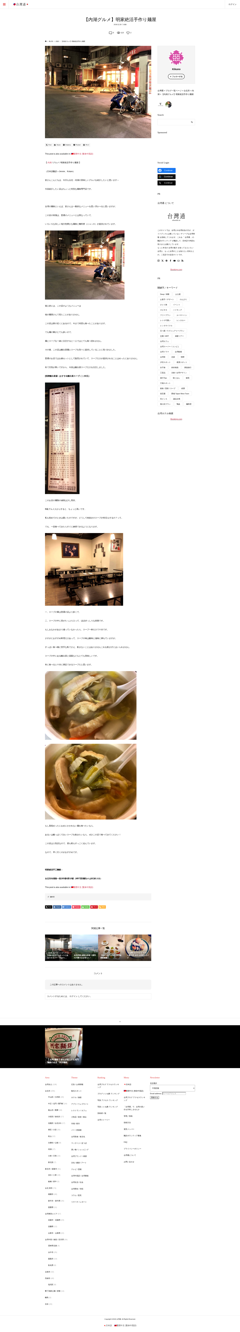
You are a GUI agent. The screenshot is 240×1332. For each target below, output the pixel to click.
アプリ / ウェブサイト (79, 1104)
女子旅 (162, 367)
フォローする (177, 77)
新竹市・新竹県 (54, 1201)
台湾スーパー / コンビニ (169, 347)
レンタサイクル (166, 326)
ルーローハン (182, 315)
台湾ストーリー (104, 1120)
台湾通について (130, 1155)
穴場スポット (165, 383)
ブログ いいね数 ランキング (109, 1094)
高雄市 (47, 1278)
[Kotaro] (168, 104)
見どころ (163, 399)
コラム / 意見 (76, 1195)
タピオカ (163, 310)
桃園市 (50, 1194)
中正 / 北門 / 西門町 (55, 1104)
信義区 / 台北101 (54, 1123)
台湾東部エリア (51, 1214)
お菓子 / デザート (167, 299)
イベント (176, 305)
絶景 (183, 388)
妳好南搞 (174, 367)
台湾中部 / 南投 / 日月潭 (54, 1240)
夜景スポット (182, 362)
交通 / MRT (164, 336)
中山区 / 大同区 (54, 1097)
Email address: (156, 1094)
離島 (46, 1297)
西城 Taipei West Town (180, 394)
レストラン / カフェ (79, 1110)
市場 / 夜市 (75, 1124)
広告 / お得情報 (77, 1084)
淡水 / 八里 (52, 1175)
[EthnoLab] (161, 104)
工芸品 (162, 373)
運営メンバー (129, 1129)
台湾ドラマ (164, 352)
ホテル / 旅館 (76, 1097)
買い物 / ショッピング (79, 1150)
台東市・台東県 (54, 1233)
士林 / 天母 (52, 1156)
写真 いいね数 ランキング (108, 1107)
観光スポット (76, 1091)
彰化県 (50, 1265)
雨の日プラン (165, 404)
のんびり (183, 299)
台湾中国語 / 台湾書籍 (79, 1176)
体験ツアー (179, 336)
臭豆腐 (162, 394)
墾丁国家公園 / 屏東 (52, 1291)
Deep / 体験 (164, 294)
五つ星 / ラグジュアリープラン (172, 331)
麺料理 (52, 897)
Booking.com (176, 270)
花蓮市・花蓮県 (54, 1220)
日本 (46, 1304)
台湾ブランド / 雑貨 (79, 1156)
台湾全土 (48, 1084)
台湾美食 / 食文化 (78, 1137)
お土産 (178, 294)
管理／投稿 (128, 1116)
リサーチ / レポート (79, 1202)
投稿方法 (127, 1123)
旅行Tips (163, 378)
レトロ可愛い (165, 320)
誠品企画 (176, 399)
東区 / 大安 (52, 1130)
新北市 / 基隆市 (51, 1169)
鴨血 (178, 404)
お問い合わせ (129, 1162)
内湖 (124, 24)
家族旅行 (187, 367)
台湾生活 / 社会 (77, 1182)
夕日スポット (165, 362)
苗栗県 (50, 1207)
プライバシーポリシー (132, 1149)
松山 (50, 1136)
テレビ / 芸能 (76, 1169)
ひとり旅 (163, 305)
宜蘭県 (50, 1226)
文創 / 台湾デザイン (179, 373)
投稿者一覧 (102, 1113)
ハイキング (177, 310)
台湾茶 (162, 357)
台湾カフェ (164, 341)
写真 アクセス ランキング (108, 1100)
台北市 (47, 1091)
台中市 (50, 1252)
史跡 (173, 357)
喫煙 (182, 357)
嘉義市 (50, 1259)
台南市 (47, 1272)
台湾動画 (178, 352)
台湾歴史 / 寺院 (77, 1189)
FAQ (125, 1142)
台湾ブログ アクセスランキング (108, 1085)
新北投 (50, 1162)
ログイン (232, 4)
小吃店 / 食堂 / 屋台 (78, 1117)
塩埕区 (50, 1285)
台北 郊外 (48, 1188)
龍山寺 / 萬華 (53, 1110)
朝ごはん (176, 378)
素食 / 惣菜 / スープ (167, 388)
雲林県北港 (52, 1246)
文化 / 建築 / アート (78, 1163)
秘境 (187, 378)
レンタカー (181, 320)
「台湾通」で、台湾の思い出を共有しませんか (134, 1108)
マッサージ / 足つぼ (79, 1143)
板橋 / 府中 (52, 1181)
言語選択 (153, 1083)
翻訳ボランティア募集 (132, 1136)
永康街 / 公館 (53, 1143)
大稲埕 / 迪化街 (54, 1117)
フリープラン (165, 315)
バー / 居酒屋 (76, 1130)
